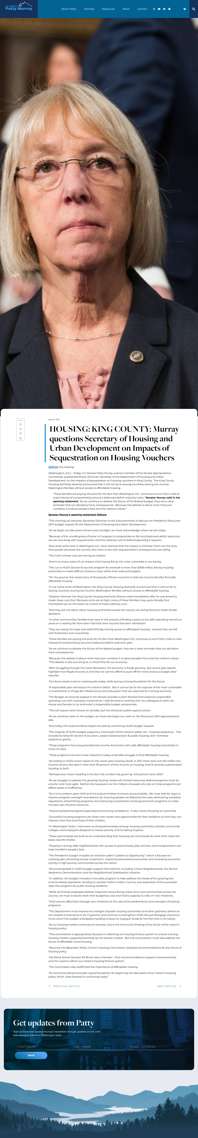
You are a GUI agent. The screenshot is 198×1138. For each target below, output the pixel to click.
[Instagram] (154, 9)
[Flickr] (169, 9)
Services (89, 8)
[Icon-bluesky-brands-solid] (185, 9)
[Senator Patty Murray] (18, 12)
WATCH (53, 467)
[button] (194, 9)
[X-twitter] (174, 9)
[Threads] (179, 9)
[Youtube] (159, 9)
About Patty (68, 8)
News (126, 8)
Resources (108, 8)
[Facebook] (164, 9)
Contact (142, 8)
